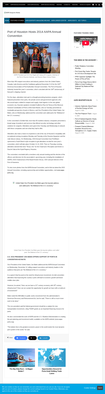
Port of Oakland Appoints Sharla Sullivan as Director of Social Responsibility (85, 121)
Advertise (59, 4)
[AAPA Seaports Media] (12, 12)
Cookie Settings (90, 388)
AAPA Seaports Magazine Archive (37, 20)
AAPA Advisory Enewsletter (17, 4)
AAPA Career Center (58, 20)
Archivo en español (85, 4)
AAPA (6, 4)
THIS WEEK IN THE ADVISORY (85, 60)
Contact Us (67, 4)
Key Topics (82, 20)
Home (7, 20)
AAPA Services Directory (48, 4)
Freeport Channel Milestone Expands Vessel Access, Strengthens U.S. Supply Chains (86, 129)
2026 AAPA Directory (33, 4)
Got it (100, 388)
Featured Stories (17, 20)
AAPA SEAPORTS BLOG (83, 100)
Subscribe (75, 4)
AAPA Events (72, 20)
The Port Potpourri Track (83, 113)
